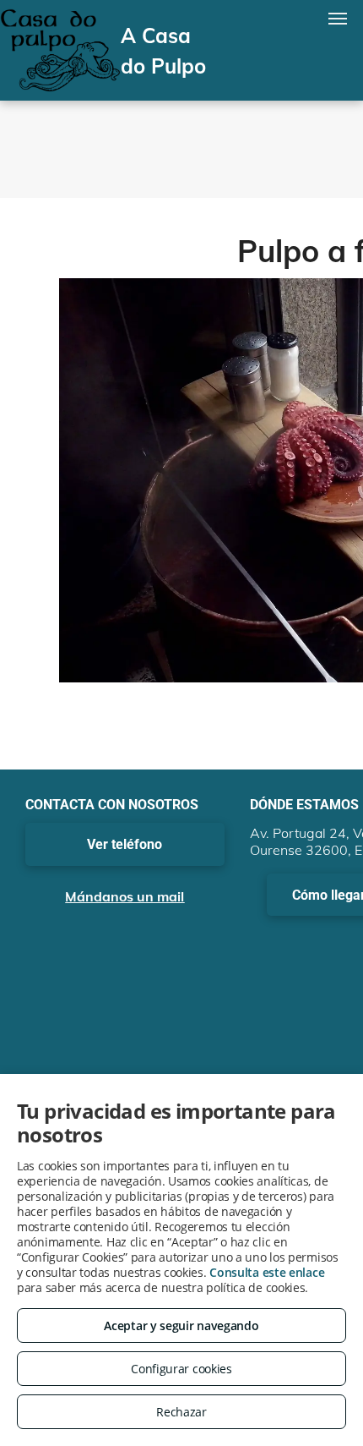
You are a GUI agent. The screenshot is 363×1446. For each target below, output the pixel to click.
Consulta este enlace (266, 1272)
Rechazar (181, 1412)
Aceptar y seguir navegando (181, 1325)
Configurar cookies (181, 1369)
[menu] (338, 19)
